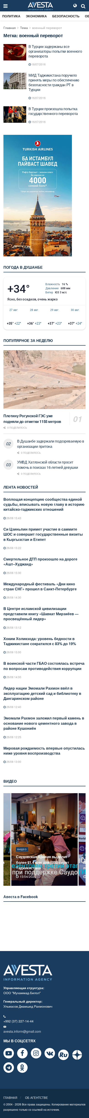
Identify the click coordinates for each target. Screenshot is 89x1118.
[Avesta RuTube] (63, 1055)
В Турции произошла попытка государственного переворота (53, 111)
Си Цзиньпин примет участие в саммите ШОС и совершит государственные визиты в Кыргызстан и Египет (43, 534)
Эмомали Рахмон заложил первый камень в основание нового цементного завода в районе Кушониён (43, 723)
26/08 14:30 (13, 597)
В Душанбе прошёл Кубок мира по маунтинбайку (43, 865)
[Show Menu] (5, 5)
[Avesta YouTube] (8, 1053)
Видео (22, 855)
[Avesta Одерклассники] (22, 1067)
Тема (24, 27)
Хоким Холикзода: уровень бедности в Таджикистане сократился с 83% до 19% (39, 641)
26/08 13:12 (13, 627)
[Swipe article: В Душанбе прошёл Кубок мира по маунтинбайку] (44, 839)
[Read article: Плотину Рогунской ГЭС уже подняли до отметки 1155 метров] (44, 379)
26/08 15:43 (13, 518)
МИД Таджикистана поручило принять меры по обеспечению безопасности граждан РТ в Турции (54, 82)
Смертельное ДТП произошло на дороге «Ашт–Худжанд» (40, 561)
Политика (11, 16)
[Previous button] (6, 839)
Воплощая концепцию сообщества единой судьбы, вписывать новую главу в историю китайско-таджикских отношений (43, 504)
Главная (9, 27)
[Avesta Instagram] (36, 1053)
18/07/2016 (38, 64)
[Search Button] (83, 5)
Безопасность (65, 16)
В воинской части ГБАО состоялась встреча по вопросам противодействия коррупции (43, 666)
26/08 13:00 (13, 762)
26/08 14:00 (13, 677)
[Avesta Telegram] (8, 1067)
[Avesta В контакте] (49, 1053)
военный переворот (47, 27)
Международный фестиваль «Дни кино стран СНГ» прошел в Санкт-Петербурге (40, 586)
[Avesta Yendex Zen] (77, 1055)
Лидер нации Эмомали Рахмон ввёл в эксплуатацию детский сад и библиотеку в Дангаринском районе (42, 693)
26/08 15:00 (13, 652)
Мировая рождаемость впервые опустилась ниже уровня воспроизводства (44, 750)
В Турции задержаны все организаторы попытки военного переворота (55, 51)
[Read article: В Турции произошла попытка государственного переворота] (14, 114)
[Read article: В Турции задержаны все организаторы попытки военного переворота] (14, 52)
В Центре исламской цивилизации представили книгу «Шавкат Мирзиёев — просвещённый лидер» (41, 613)
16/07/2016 (38, 98)
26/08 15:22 (13, 548)
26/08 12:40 (13, 707)
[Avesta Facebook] (22, 1053)
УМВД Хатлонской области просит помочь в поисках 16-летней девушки (47, 464)
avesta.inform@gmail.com (22, 1031)
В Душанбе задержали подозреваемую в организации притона (50, 443)
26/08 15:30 (13, 573)
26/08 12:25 (13, 737)
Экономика (36, 16)
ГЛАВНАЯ (10, 1097)
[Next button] (83, 839)
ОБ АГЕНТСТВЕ (36, 1097)
